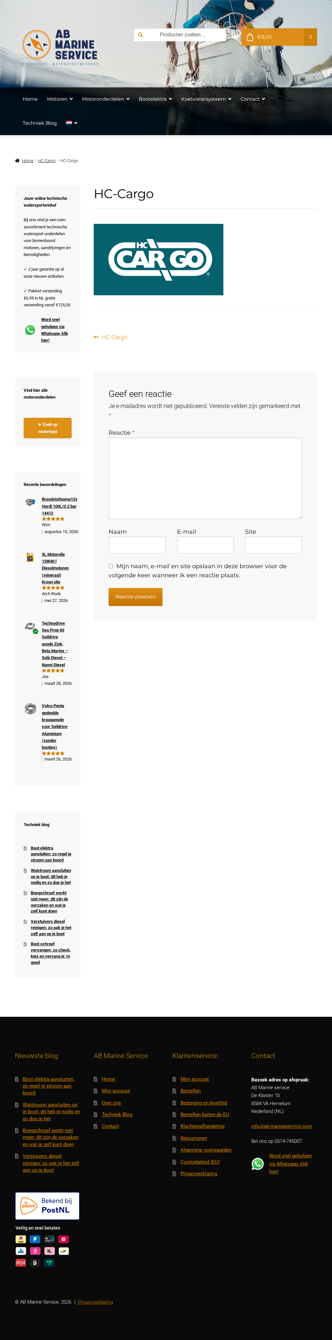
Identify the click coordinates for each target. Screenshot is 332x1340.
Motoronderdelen (103, 99)
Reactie (122, 432)
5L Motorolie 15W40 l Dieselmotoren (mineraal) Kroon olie (55, 568)
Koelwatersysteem (203, 99)
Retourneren (194, 1138)
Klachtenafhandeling (202, 1126)
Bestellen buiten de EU (205, 1114)
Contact (250, 99)
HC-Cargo (46, 160)
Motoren (57, 99)
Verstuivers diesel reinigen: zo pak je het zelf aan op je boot (51, 927)
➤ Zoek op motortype (47, 428)
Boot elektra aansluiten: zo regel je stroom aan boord (51, 854)
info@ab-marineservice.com (281, 1126)
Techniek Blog (40, 123)
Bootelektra (153, 99)
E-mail (186, 531)
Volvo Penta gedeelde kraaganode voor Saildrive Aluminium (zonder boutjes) (54, 726)
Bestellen (191, 1091)
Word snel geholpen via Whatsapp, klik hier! (54, 330)
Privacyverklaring (199, 1174)
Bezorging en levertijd (204, 1103)
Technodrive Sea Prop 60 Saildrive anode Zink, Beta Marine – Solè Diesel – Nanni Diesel (55, 644)
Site (250, 531)
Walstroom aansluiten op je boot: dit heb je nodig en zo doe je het (51, 876)
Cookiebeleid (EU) (200, 1162)
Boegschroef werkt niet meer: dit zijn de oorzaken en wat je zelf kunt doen (50, 1137)
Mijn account (116, 1091)
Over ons (111, 1103)
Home (30, 99)
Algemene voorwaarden (206, 1150)
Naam (118, 531)
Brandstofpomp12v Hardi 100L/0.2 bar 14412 (59, 506)
